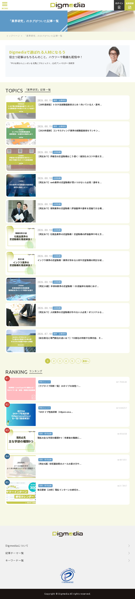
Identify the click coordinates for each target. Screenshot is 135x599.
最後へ (86, 361)
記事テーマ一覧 (14, 553)
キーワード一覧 (14, 560)
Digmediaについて (16, 545)
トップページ (13, 36)
